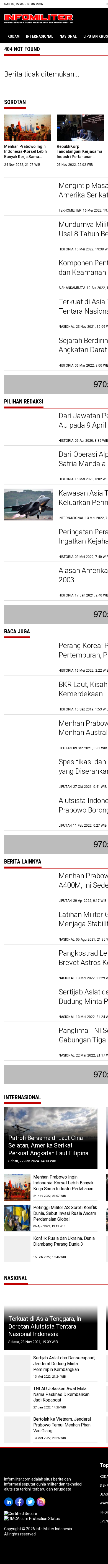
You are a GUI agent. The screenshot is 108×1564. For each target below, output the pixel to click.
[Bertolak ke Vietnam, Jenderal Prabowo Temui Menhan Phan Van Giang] (17, 1429)
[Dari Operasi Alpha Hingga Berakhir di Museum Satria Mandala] (28, 466)
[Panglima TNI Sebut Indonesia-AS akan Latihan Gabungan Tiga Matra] (28, 1042)
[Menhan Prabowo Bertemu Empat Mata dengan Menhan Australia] (28, 735)
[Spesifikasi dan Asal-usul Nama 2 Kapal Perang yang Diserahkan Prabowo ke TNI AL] (28, 773)
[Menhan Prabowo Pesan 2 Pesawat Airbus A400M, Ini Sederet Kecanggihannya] (28, 887)
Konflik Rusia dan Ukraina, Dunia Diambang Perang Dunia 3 (64, 1241)
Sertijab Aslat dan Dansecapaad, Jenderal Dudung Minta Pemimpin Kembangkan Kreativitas (64, 1366)
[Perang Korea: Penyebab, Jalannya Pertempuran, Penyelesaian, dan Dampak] (28, 657)
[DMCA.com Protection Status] (32, 1518)
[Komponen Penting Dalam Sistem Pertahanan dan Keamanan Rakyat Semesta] (28, 274)
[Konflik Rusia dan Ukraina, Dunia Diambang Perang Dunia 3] (17, 1249)
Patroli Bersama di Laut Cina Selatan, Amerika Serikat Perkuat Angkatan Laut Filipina (48, 1145)
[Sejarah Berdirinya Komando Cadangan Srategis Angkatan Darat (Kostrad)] (28, 352)
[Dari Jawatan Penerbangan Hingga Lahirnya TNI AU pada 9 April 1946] (28, 427)
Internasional (39, 36)
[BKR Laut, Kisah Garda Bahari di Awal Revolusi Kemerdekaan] (28, 696)
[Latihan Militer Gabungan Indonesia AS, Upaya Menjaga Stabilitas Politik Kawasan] (28, 926)
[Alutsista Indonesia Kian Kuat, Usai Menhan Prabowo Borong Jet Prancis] (28, 812)
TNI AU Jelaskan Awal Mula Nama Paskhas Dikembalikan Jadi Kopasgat (61, 1394)
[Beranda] (38, 18)
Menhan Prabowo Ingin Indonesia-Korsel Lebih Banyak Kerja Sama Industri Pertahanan (63, 1182)
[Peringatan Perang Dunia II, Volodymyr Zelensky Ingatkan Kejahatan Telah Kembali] (28, 543)
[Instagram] (42, 1498)
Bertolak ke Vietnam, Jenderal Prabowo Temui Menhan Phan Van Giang (62, 1424)
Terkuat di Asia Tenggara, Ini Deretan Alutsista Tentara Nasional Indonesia (45, 1326)
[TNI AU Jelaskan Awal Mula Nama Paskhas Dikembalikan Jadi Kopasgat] (17, 1399)
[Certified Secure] (21, 1513)
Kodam (13, 36)
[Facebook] (20, 1498)
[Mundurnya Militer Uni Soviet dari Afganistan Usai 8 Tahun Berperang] (28, 236)
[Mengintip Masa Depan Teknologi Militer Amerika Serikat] (28, 197)
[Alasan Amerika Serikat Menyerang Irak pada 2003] (28, 582)
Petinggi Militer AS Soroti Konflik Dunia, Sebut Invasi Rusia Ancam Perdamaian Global (65, 1213)
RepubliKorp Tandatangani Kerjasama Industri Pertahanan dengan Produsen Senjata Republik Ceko (80, 156)
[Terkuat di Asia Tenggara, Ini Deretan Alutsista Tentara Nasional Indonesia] (28, 313)
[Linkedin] (9, 1498)
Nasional (68, 36)
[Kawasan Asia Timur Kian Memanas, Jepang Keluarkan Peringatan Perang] (28, 505)
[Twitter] (31, 1498)
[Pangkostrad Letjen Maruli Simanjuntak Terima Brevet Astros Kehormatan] (28, 965)
